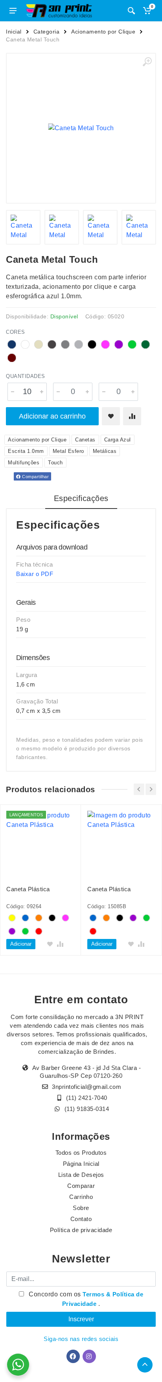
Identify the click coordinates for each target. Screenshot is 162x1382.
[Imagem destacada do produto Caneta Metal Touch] (81, 128)
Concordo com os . (85, 1299)
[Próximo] (150, 789)
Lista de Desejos (81, 1174)
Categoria (46, 31)
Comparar (81, 1185)
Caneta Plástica (28, 889)
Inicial (14, 31)
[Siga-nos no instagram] (89, 1356)
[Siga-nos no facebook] (73, 1356)
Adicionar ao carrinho (52, 416)
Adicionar (20, 944)
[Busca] (131, 11)
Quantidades (25, 376)
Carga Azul (117, 440)
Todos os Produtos (81, 1152)
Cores (15, 332)
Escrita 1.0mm (26, 451)
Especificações (81, 498)
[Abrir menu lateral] (13, 11)
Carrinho (81, 1196)
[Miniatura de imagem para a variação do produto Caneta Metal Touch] (23, 227)
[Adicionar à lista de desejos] (111, 416)
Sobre (81, 1207)
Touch (55, 463)
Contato (81, 1219)
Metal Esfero (68, 451)
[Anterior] (139, 789)
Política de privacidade (81, 1230)
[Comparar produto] (132, 416)
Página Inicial (81, 1163)
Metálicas (105, 451)
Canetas (85, 440)
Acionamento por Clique (103, 31)
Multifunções (23, 463)
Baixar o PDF (34, 573)
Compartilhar (35, 476)
